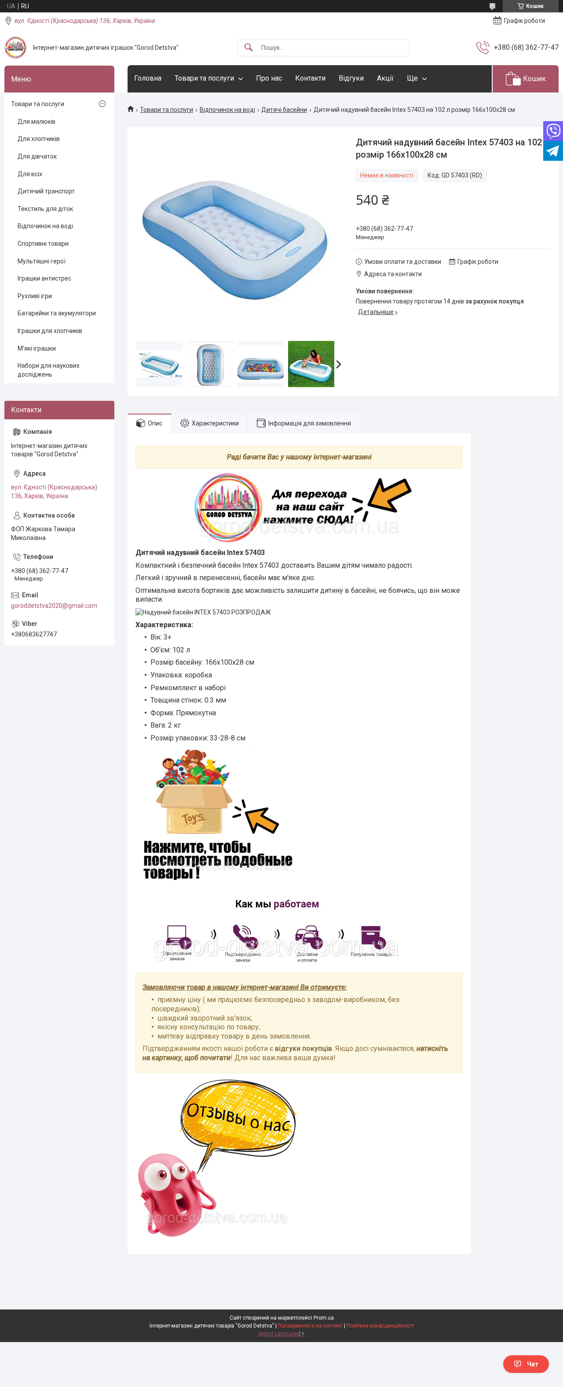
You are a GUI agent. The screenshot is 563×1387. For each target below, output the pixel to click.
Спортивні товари (43, 243)
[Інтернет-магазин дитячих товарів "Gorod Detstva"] (15, 48)
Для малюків (36, 121)
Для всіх (30, 174)
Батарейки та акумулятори (57, 313)
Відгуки (351, 78)
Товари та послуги (204, 78)
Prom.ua (324, 1318)
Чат (532, 1364)
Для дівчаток (37, 156)
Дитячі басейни (284, 109)
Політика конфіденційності (380, 1326)
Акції (385, 78)
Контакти (310, 78)
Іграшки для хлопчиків (50, 330)
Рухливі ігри (35, 296)
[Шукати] (248, 48)
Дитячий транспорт (46, 191)
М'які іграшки (37, 348)
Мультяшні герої (42, 261)
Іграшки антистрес (44, 278)
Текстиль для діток (45, 208)
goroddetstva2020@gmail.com (54, 605)
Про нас (269, 78)
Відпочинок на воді (227, 109)
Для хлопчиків (39, 138)
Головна (147, 78)
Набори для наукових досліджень (49, 370)
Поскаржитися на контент (310, 1326)
